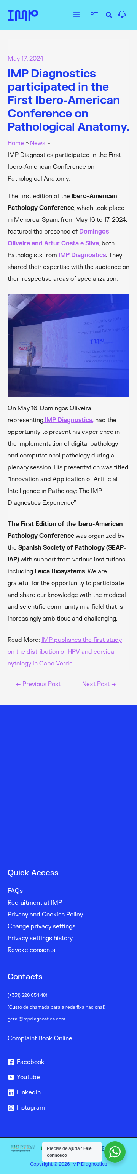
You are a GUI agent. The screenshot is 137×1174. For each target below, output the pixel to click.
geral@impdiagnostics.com (36, 1019)
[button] (109, 16)
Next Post (99, 684)
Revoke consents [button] (31, 950)
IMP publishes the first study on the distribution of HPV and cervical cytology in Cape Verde (65, 651)
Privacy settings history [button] (40, 938)
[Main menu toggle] (76, 14)
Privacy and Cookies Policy (45, 914)
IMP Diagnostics (82, 255)
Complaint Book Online (40, 1038)
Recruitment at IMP (35, 903)
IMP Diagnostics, (68, 420)
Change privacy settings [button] (41, 926)
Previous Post (38, 684)
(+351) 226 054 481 (28, 995)
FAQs (15, 891)
